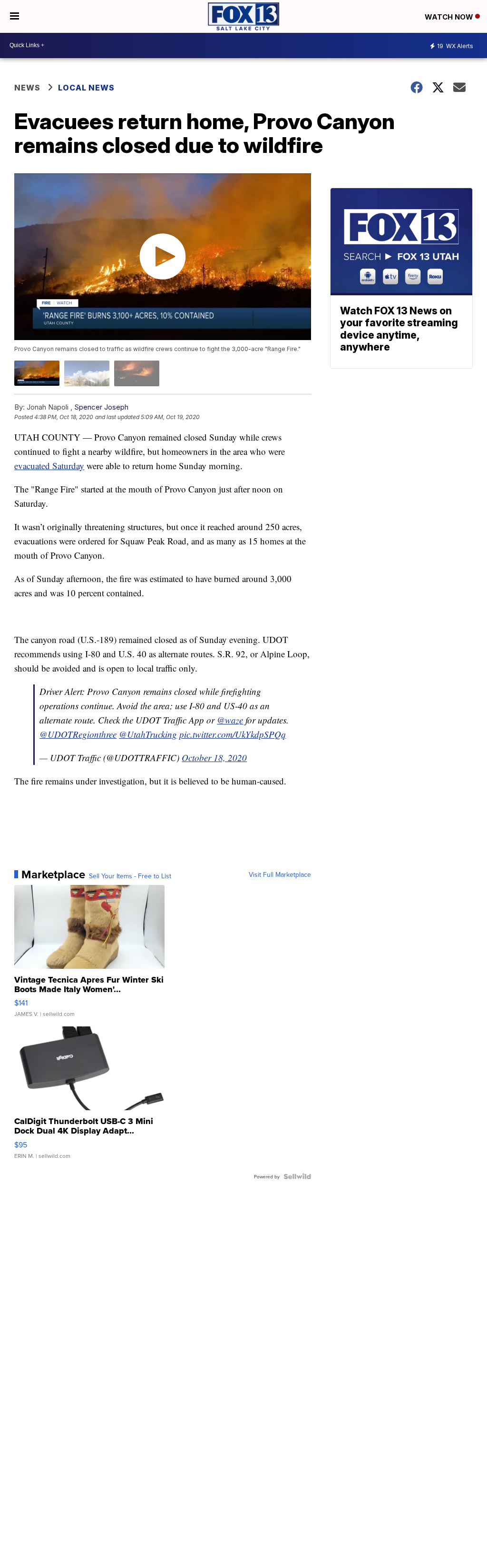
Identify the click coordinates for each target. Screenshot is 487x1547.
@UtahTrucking (148, 734)
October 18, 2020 (214, 757)
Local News (86, 87)
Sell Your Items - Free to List (130, 876)
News (27, 87)
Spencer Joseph (101, 407)
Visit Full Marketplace (280, 874)
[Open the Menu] (14, 16)
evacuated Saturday (49, 466)
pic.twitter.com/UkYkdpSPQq (232, 734)
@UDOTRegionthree (78, 734)
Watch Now (450, 16)
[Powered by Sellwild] (297, 1176)
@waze (230, 720)
